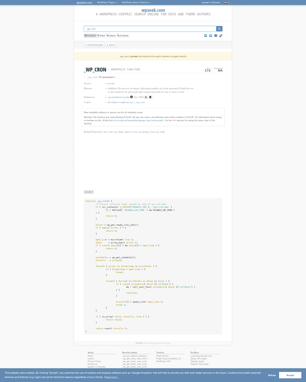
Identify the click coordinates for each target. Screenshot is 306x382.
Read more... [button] (111, 377)
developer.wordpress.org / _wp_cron (126, 102)
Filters (102, 35)
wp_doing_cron (146, 131)
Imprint (91, 358)
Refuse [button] (272, 375)
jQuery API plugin (198, 358)
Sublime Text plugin (199, 364)
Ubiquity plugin (197, 361)
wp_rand (160, 131)
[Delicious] (221, 35)
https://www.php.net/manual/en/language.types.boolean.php (135, 120)
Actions (112, 35)
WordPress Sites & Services (135, 2)
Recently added (129, 352)
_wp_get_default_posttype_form (135, 356)
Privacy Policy (94, 361)
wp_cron (107, 131)
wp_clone (118, 131)
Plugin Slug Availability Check (170, 358)
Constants (123, 35)
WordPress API (163, 361)
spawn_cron (131, 131)
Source (112, 44)
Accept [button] (290, 375)
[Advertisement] (153, 161)
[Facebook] (216, 35)
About (90, 356)
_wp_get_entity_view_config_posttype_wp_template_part (135, 366)
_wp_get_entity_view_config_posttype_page (135, 358)
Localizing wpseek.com (201, 356)
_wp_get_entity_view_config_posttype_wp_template (135, 364)
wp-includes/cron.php (119, 97)
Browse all (92, 364)
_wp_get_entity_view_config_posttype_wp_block (135, 361)
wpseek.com (84, 2)
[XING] (205, 35)
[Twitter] (210, 35)
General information (95, 44)
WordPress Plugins (106, 2)
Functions (91, 35)
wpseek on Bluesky (211, 2)
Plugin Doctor (162, 356)
